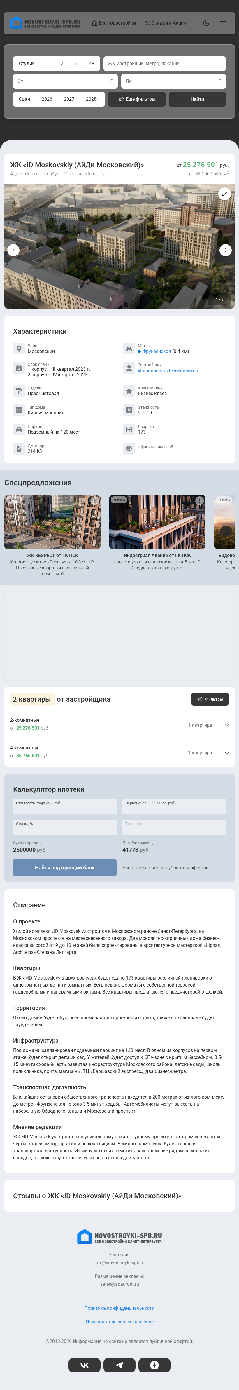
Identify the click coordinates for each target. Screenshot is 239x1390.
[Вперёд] (225, 250)
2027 (69, 99)
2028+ (92, 99)
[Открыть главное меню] (222, 23)
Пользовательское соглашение (120, 1322)
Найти (197, 99)
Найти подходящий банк (65, 867)
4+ (91, 63)
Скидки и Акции (169, 23)
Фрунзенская (157, 351)
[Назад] (13, 250)
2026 (47, 99)
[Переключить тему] (205, 23)
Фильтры (214, 699)
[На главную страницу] (45, 27)
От (20, 81)
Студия (27, 63)
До (129, 81)
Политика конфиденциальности (119, 1308)
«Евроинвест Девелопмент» (168, 370)
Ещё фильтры (140, 99)
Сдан (24, 99)
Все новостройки (117, 23)
